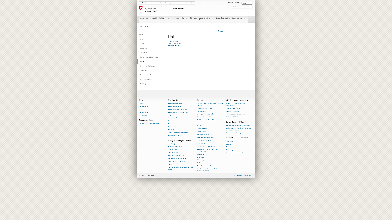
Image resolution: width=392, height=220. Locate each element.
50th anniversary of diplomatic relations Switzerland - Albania (238, 129)
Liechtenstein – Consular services (207, 146)
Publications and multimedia (235, 153)
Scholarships (201, 143)
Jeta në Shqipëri (182, 18)
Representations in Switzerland (177, 158)
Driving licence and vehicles (205, 114)
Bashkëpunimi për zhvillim (238, 19)
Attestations (201, 126)
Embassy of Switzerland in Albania (149, 123)
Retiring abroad (173, 152)
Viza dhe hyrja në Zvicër (204, 19)
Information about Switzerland (235, 114)
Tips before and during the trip (177, 109)
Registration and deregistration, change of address (210, 104)
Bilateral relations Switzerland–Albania (238, 125)
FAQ (169, 115)
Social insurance (202, 129)
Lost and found (201, 131)
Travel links (171, 130)
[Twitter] (171, 45)
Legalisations (201, 123)
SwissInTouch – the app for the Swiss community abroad (208, 170)
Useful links (200, 154)
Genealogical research (204, 140)
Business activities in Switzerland (236, 117)
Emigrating (171, 144)
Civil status (200, 163)
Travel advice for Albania (175, 103)
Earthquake (171, 121)
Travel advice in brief (174, 106)
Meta (140, 26)
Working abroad (173, 149)
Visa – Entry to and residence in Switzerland (235, 104)
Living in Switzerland (232, 111)
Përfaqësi (154, 18)
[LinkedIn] (173, 45)
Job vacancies (143, 115)
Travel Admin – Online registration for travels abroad (208, 150)
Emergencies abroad (203, 117)
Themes (228, 144)
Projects (228, 147)
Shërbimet (193, 18)
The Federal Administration (150, 3)
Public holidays (143, 112)
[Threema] (175, 45)
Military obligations (203, 134)
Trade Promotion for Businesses (206, 166)
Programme (229, 141)
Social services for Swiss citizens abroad (209, 120)
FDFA (166, 3)
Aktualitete (144, 18)
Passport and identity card (205, 108)
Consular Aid (172, 127)
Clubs (170, 164)
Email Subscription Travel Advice (178, 132)
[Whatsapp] (177, 45)
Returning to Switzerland (176, 155)
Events (141, 109)
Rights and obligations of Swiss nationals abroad (180, 168)
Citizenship (200, 160)
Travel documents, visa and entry (178, 112)
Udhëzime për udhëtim (164, 19)
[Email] (178, 45)
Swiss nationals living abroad (177, 161)
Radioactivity (172, 124)
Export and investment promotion (236, 133)
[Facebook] (169, 45)
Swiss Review (201, 157)
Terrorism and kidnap (174, 118)
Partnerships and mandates (234, 150)
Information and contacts (234, 108)
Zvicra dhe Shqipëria (223, 18)
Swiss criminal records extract (206, 137)
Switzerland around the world (183, 3)
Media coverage (144, 106)
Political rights (201, 111)
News (141, 103)
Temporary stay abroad (175, 146)
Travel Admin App (173, 135)
